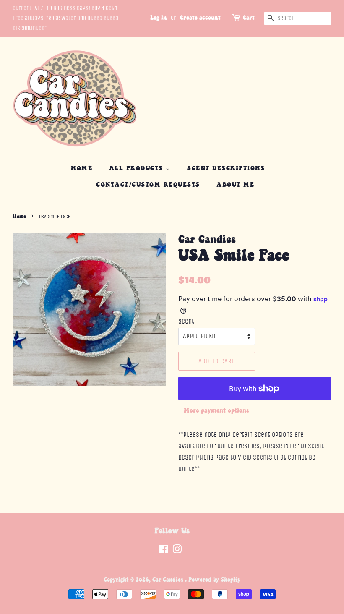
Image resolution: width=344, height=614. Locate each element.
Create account (200, 18)
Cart (249, 18)
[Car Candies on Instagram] (177, 551)
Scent (186, 321)
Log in (158, 18)
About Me (235, 184)
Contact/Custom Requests (148, 184)
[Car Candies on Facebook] (163, 551)
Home (81, 168)
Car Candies (168, 580)
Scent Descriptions (226, 168)
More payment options (216, 410)
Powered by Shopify (214, 580)
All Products (137, 168)
